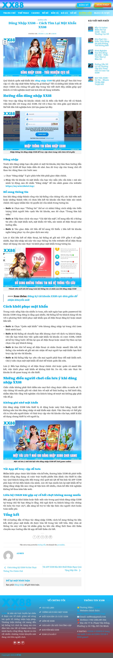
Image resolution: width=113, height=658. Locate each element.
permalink (61, 545)
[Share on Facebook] (34, 537)
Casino (35, 13)
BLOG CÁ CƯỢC (102, 13)
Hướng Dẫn (85, 13)
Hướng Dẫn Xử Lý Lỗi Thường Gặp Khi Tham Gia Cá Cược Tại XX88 (102, 68)
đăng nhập (19, 585)
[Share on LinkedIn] (50, 537)
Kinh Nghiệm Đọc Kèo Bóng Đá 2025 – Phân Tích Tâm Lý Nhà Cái (101, 55)
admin (53, 33)
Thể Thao (23, 13)
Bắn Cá (55, 13)
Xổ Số (73, 13)
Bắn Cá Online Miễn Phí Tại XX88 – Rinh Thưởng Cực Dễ (102, 31)
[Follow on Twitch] (23, 643)
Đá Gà (64, 13)
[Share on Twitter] (38, 537)
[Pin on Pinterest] (46, 537)
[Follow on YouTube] (19, 643)
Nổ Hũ (45, 13)
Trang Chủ (9, 13)
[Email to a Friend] (42, 537)
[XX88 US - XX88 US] (13, 5)
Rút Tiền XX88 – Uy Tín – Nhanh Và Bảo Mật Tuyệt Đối (102, 81)
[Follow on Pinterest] (15, 643)
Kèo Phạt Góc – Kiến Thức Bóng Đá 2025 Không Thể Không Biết (102, 42)
